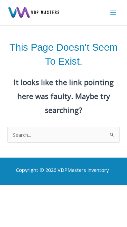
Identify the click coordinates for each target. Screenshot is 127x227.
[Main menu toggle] (113, 12)
